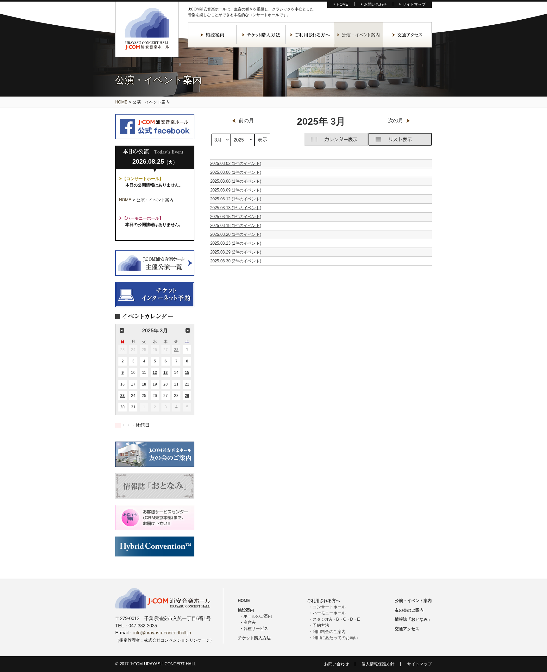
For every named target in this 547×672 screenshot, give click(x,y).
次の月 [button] (188, 330)
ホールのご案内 (257, 616)
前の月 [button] (122, 330)
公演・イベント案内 (358, 34)
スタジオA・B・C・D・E (336, 619)
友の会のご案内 (409, 610)
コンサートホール (329, 607)
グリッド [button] (336, 139)
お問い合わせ (375, 4)
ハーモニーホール (329, 613)
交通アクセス (407, 34)
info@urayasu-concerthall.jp (162, 632)
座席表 (249, 622)
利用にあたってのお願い (335, 637)
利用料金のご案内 (329, 631)
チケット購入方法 (261, 34)
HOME (342, 4)
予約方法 (321, 625)
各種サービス (255, 628)
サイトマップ (414, 4)
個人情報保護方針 (378, 664)
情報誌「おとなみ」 (413, 619)
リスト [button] (400, 139)
